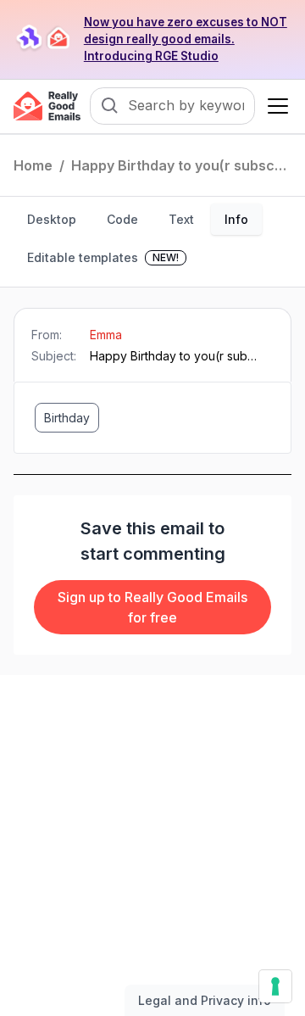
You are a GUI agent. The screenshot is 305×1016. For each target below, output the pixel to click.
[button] (274, 106)
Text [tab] (181, 219)
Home (33, 165)
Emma (106, 334)
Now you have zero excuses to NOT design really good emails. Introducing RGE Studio (185, 39)
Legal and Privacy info (204, 1000)
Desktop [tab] (51, 219)
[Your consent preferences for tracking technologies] (275, 986)
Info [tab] (236, 219)
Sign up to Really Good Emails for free (152, 607)
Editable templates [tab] (103, 257)
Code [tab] (122, 219)
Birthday (67, 417)
